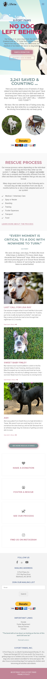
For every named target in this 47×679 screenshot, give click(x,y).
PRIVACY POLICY (24, 674)
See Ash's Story (9, 435)
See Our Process (23, 516)
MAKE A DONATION (22, 52)
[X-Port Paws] (9, 4)
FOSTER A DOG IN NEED (22, 58)
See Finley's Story (10, 380)
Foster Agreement (23, 624)
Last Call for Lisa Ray (17, 307)
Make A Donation (23, 468)
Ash (6, 418)
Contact (23, 629)
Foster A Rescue (23, 492)
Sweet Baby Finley (15, 362)
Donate (23, 622)
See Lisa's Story (9, 324)
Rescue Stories (23, 626)
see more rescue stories (24, 446)
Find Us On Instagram (23, 539)
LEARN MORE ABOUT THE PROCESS (17, 224)
